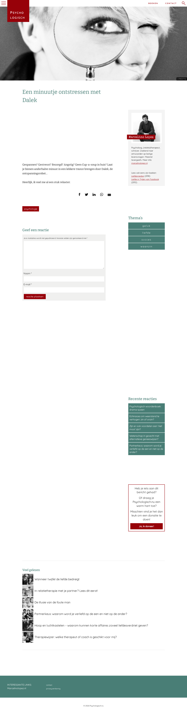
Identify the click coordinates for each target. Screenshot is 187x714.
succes (146, 239)
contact (49, 685)
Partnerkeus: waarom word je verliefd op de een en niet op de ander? (146, 449)
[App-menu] (3, 3)
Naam (28, 273)
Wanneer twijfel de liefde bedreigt (56, 579)
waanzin (147, 246)
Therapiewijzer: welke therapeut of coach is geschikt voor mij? (75, 637)
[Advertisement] (146, 323)
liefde (146, 232)
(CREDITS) (181, 79)
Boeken (153, 3)
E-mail (28, 284)
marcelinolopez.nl (139, 163)
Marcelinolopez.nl (16, 688)
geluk (146, 225)
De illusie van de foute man (52, 602)
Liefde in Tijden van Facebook (145, 179)
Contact (171, 3)
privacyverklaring (53, 689)
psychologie (30, 208)
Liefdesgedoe (137, 176)
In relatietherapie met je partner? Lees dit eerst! (66, 591)
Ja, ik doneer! (146, 526)
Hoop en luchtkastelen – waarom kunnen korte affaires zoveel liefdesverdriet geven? (91, 625)
